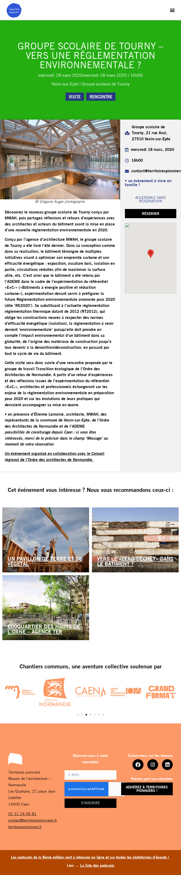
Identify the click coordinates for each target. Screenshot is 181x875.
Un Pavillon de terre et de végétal (45, 562)
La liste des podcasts (97, 866)
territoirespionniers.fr (25, 827)
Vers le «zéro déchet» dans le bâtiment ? (135, 562)
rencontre (101, 97)
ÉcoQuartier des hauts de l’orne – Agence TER (44, 629)
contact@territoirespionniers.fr (32, 821)
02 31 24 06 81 (22, 814)
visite (75, 97)
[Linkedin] (167, 764)
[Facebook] (137, 764)
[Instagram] (152, 764)
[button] (172, 10)
